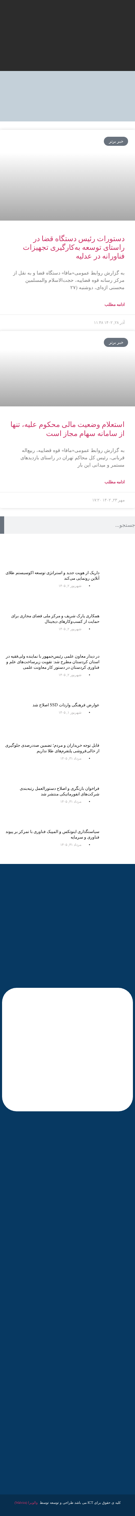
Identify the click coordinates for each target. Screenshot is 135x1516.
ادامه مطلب (115, 304)
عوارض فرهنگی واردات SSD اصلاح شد (66, 705)
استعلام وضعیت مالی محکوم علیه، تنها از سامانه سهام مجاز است (67, 428)
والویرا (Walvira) (26, 1503)
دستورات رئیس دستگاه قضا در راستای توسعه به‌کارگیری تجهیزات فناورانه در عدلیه (74, 247)
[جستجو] (2, 525)
